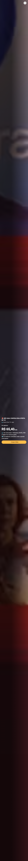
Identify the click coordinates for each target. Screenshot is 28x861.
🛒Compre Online (14, 442)
